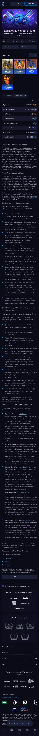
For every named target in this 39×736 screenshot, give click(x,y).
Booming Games (23, 492)
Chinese (8, 558)
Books (7, 562)
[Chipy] (31, 681)
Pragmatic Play (31, 444)
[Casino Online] (7, 686)
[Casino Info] (23, 681)
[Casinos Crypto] (15, 686)
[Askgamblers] (7, 681)
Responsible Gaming (9, 697)
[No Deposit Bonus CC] (23, 686)
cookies (20, 723)
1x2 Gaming (29, 520)
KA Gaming (23, 414)
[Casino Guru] (15, 681)
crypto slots (32, 198)
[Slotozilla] (31, 687)
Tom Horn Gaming (21, 467)
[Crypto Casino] (3, 586)
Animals (8, 565)
